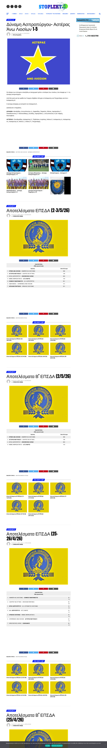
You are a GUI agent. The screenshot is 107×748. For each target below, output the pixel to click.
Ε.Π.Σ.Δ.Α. (33, 13)
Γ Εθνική (14, 13)
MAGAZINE (65, 13)
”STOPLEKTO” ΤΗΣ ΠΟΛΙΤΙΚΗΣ (53, 13)
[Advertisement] (39, 135)
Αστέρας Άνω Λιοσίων (21, 152)
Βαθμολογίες (80, 13)
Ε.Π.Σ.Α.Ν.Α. (40, 13)
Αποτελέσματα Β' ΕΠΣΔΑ (22, 475)
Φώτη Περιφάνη (17, 35)
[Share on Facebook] (23, 89)
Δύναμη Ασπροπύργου (34, 152)
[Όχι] (105, 744)
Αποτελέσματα (91, 13)
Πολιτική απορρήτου (57, 745)
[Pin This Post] (43, 89)
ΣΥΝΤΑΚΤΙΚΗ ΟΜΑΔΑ (18, 216)
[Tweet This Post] (33, 89)
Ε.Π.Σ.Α (20, 13)
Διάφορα (72, 13)
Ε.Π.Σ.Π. (26, 13)
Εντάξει (48, 745)
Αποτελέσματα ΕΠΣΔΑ (21, 318)
